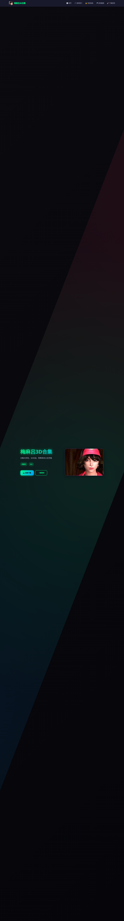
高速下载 (28, 473)
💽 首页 (68, 3)
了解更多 (41, 473)
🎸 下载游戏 (111, 3)
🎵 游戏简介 (78, 3)
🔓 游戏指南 (89, 3)
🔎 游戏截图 (100, 3)
